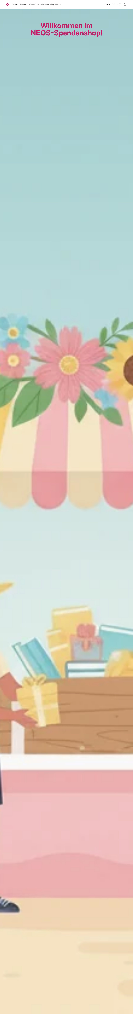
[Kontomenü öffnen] (119, 4)
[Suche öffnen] (114, 4)
